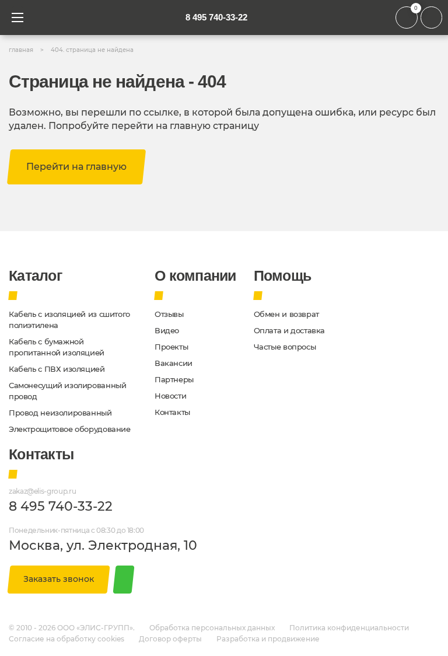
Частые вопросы (285, 347)
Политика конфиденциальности (349, 628)
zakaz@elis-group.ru (42, 491)
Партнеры (174, 379)
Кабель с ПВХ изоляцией (57, 369)
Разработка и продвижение (268, 639)
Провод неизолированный (60, 413)
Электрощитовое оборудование (70, 429)
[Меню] (17, 17)
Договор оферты (170, 639)
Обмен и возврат (286, 314)
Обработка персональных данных (212, 628)
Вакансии (173, 363)
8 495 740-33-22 (216, 17)
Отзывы (169, 314)
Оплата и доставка (289, 330)
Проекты (171, 347)
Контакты (172, 412)
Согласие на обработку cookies (66, 639)
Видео (167, 330)
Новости (170, 396)
